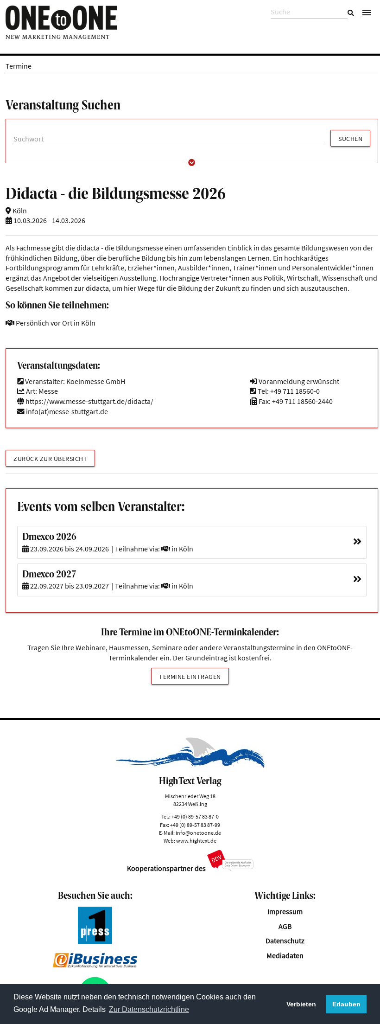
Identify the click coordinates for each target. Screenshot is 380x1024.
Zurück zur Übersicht (50, 458)
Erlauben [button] (346, 1004)
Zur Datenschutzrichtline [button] (149, 1009)
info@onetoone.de (198, 832)
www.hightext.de (196, 840)
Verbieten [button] (301, 1004)
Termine (19, 66)
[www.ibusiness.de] (95, 965)
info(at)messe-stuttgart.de (67, 411)
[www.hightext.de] (190, 765)
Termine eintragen (190, 676)
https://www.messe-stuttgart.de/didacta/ (88, 401)
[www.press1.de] (95, 941)
